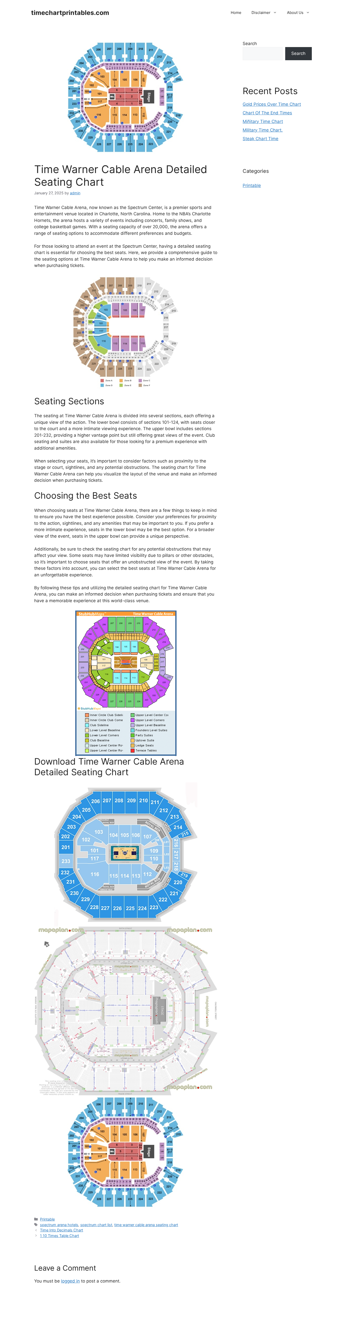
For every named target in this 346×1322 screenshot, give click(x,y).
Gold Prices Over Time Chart (272, 104)
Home (236, 12)
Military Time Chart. (263, 130)
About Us (295, 12)
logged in (70, 1281)
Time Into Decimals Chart (61, 1230)
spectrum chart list (96, 1225)
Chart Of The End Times (267, 112)
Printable (47, 1219)
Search (250, 43)
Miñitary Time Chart (263, 121)
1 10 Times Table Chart (59, 1235)
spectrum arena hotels (59, 1225)
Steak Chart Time (260, 138)
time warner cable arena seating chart (146, 1225)
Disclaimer (261, 12)
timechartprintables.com (70, 12)
